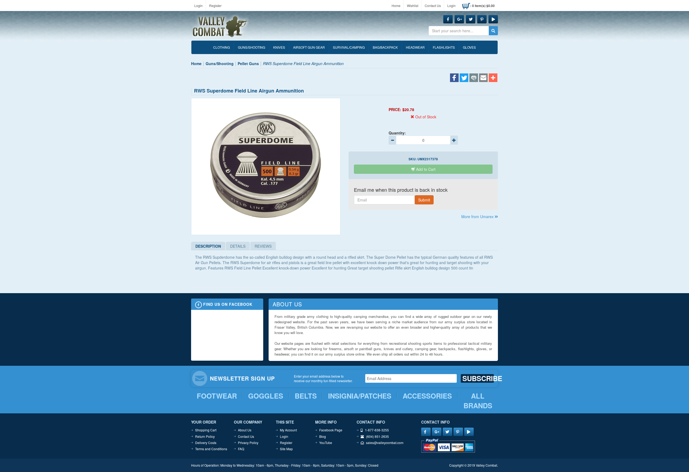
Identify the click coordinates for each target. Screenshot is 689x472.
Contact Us (433, 5)
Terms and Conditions (211, 448)
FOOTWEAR (217, 396)
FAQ (241, 448)
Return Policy (205, 436)
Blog (322, 436)
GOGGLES (265, 396)
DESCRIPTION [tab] (208, 246)
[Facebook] (454, 78)
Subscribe (478, 378)
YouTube (325, 442)
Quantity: (397, 133)
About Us (244, 430)
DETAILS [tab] (237, 246)
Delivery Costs (205, 442)
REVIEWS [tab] (263, 246)
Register (215, 5)
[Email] (483, 78)
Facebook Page (330, 430)
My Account (288, 430)
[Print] (474, 78)
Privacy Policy (248, 442)
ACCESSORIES (427, 396)
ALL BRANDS (477, 401)
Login (198, 5)
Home (396, 5)
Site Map (286, 448)
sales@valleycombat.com (384, 442)
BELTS (306, 396)
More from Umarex (478, 216)
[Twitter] (464, 78)
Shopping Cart (205, 430)
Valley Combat (221, 26)
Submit (424, 200)
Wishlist (412, 5)
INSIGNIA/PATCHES (359, 396)
